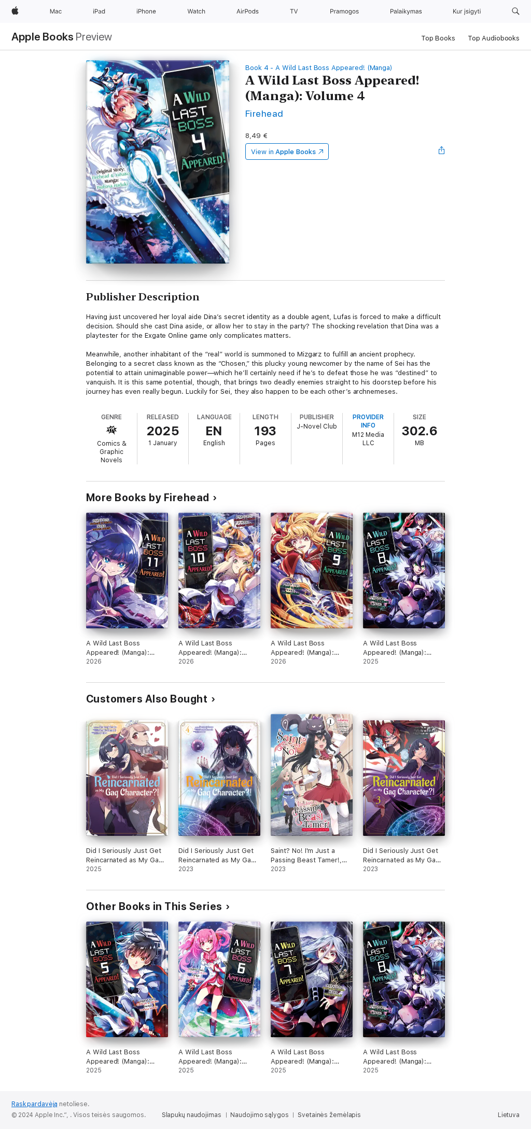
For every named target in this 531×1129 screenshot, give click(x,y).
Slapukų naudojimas (191, 1115)
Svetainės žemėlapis (329, 1115)
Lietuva (509, 1115)
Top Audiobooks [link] (494, 38)
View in (283, 152)
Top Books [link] (438, 38)
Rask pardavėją (34, 1104)
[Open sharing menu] (442, 151)
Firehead (264, 113)
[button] (516, 11)
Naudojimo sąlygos (259, 1115)
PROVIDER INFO (368, 421)
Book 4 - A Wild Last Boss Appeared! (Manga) (319, 68)
